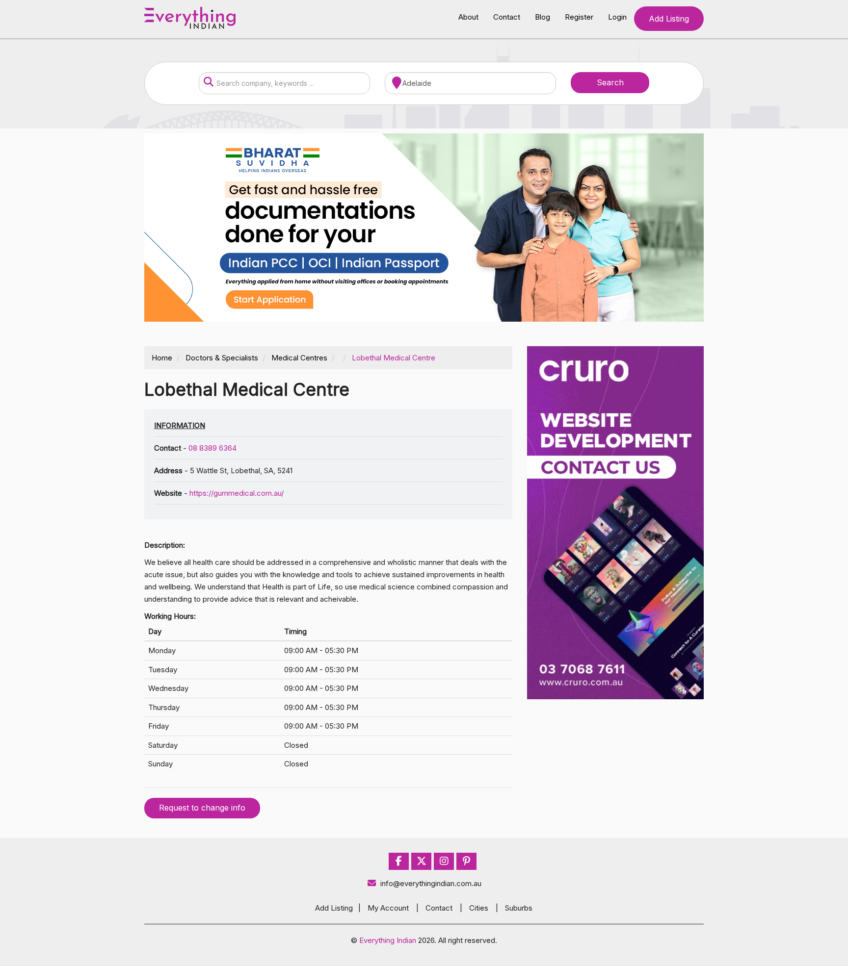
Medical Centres (299, 357)
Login (617, 17)
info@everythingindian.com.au (430, 883)
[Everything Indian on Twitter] (421, 861)
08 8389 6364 (212, 448)
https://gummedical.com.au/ (236, 493)
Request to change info (202, 808)
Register (579, 17)
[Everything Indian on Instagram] (444, 861)
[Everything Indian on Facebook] (399, 861)
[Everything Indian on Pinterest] (466, 861)
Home (162, 357)
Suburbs (518, 908)
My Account (388, 908)
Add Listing (669, 19)
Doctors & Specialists (222, 357)
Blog (542, 17)
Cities (478, 908)
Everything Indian (387, 940)
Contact (506, 17)
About (468, 17)
